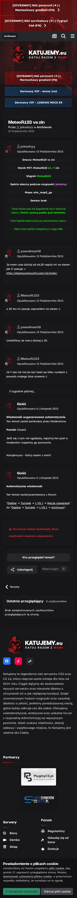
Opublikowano (40, 151)
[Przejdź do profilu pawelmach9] (10, 254)
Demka (15, 840)
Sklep (13, 847)
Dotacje (53, 849)
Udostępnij (24, 569)
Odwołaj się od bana (58, 840)
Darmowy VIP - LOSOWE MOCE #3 (38, 102)
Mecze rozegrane (58, 503)
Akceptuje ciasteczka (23, 891)
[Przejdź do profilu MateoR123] (10, 298)
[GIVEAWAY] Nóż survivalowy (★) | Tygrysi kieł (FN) (36, 23)
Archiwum (44, 127)
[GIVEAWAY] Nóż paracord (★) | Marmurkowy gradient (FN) (36, 7)
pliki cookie (56, 868)
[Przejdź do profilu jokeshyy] (10, 149)
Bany (13, 833)
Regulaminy (56, 831)
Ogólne (12, 503)
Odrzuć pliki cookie (57, 891)
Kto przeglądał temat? (38, 557)
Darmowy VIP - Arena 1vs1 (38, 91)
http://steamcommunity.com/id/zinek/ (31, 273)
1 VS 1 (39, 503)
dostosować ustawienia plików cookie (27, 876)
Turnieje (26, 503)
